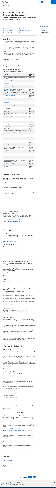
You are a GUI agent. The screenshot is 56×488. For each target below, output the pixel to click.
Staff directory (27, 482)
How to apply (22, 28)
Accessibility (23, 484)
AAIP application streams (14, 5)
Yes (30, 477)
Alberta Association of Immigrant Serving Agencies (12, 430)
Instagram (52, 482)
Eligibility (42, 28)
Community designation (8, 32)
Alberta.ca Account (49, 2)
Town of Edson (6, 166)
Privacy (20, 484)
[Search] (42, 2)
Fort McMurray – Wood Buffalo (9, 95)
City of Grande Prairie (7, 80)
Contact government (20, 482)
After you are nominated (45, 30)
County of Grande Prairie (8, 89)
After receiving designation (24, 30)
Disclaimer (17, 484)
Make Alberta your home (8, 438)
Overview (5, 28)
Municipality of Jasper (7, 98)
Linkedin (54, 482)
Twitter (50, 482)
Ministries (12, 482)
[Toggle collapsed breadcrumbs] (8, 5)
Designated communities (8, 30)
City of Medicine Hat (7, 105)
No (35, 477)
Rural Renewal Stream (21, 5)
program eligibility (11, 362)
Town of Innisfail (6, 82)
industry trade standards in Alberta (16, 221)
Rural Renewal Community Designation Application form (13, 281)
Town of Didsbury (6, 153)
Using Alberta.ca (12, 484)
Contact (21, 32)
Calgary (18, 195)
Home (5, 5)
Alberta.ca (5, 483)
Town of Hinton (6, 101)
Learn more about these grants (8, 272)
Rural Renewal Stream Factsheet (11, 241)
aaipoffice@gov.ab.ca (9, 308)
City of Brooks (6, 77)
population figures (10, 192)
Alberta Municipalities (7, 428)
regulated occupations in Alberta (16, 219)
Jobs (15, 482)
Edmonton (23, 195)
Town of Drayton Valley (7, 116)
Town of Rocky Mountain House (9, 163)
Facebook (49, 482)
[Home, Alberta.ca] (4, 2)
